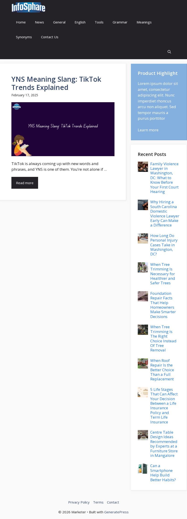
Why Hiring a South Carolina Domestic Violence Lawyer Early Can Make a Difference (164, 213)
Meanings (144, 22)
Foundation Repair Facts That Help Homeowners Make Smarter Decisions (163, 305)
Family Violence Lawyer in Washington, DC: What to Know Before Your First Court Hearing (164, 177)
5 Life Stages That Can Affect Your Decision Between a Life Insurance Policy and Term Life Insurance (164, 406)
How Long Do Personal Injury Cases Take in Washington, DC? (164, 245)
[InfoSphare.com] (28, 7)
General (59, 22)
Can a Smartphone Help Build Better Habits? (163, 472)
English (80, 22)
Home (21, 22)
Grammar (120, 22)
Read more (25, 183)
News (39, 22)
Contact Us (49, 37)
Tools (99, 22)
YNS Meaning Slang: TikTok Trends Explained (56, 83)
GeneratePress (116, 512)
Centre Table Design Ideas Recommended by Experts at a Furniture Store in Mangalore (164, 444)
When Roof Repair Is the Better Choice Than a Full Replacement (162, 370)
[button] (169, 51)
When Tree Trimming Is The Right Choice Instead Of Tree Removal (163, 338)
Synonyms (24, 37)
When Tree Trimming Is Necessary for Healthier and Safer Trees (162, 274)
